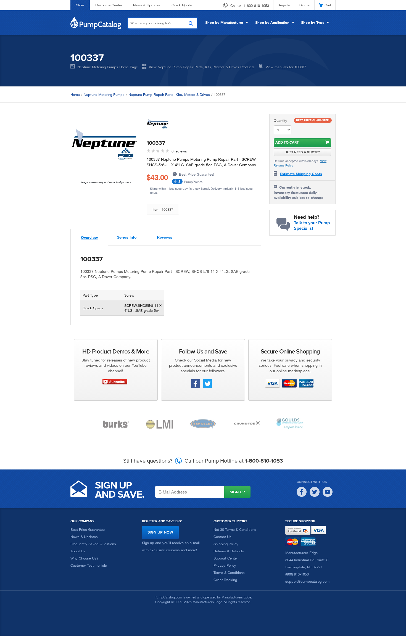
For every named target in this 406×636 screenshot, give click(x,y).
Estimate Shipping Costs (301, 173)
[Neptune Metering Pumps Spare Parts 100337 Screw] (104, 147)
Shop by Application (272, 22)
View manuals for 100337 (286, 67)
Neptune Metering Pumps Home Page (107, 67)
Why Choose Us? (84, 558)
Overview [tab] (89, 237)
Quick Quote (182, 5)
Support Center (225, 558)
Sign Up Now (160, 532)
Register (284, 5)
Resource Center (108, 5)
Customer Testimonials (88, 565)
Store (80, 5)
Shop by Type (312, 22)
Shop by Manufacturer (224, 22)
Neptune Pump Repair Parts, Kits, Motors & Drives (169, 94)
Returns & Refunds (228, 551)
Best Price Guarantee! (196, 174)
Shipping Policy (225, 544)
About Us (77, 551)
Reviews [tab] (164, 237)
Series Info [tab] (127, 237)
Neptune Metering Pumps (104, 94)
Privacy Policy (224, 565)
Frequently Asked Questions (93, 544)
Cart (328, 5)
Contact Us (222, 536)
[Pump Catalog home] (95, 22)
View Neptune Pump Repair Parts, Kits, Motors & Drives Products (202, 67)
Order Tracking (225, 579)
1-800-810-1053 (256, 5)
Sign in (304, 5)
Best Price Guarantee (87, 529)
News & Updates (146, 5)
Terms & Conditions (229, 572)
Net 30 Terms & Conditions (234, 529)
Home (75, 94)
